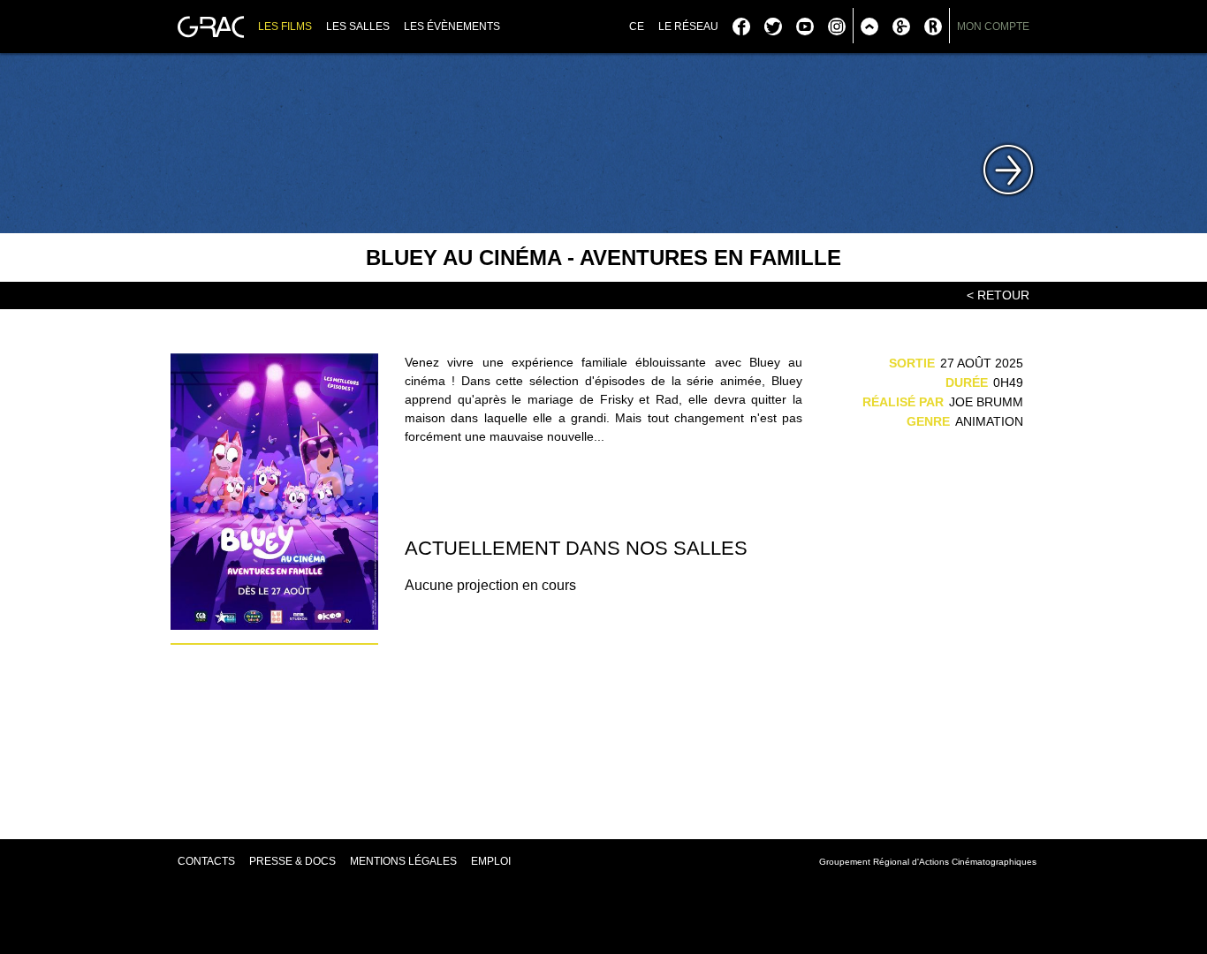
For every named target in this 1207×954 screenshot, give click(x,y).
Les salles (358, 26)
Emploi (491, 861)
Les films (285, 26)
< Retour (998, 295)
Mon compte (993, 26)
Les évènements (452, 26)
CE (636, 26)
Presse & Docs (292, 861)
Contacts (206, 861)
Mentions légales (403, 861)
